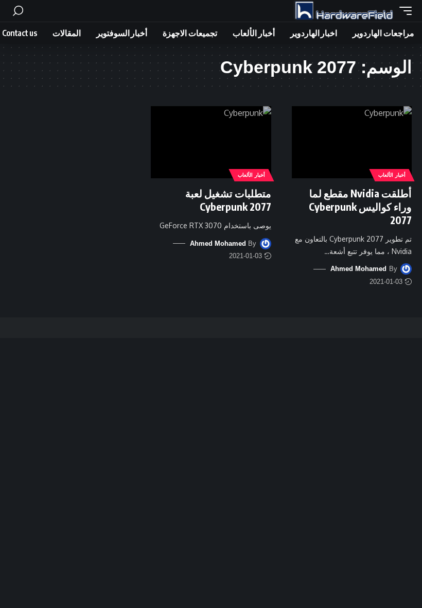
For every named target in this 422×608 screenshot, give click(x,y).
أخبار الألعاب (392, 175)
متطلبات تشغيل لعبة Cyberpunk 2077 (228, 200)
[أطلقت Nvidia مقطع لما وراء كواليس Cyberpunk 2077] (352, 142)
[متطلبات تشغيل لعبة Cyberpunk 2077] (211, 142)
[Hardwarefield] (343, 11)
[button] (403, 11)
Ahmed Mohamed (358, 269)
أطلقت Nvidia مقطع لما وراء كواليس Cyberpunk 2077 (360, 206)
